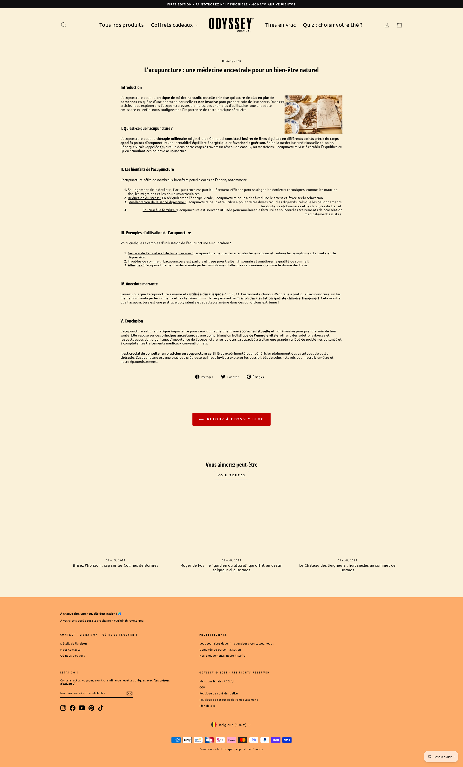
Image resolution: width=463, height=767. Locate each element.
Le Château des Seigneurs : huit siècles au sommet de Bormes (347, 567)
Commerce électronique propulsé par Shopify (231, 749)
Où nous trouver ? (72, 655)
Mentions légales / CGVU (216, 681)
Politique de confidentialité (218, 693)
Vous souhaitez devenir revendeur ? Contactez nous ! (236, 643)
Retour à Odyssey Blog (234, 419)
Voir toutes (231, 475)
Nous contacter (71, 649)
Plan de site (207, 705)
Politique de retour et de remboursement (228, 699)
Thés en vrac (280, 24)
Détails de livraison (73, 643)
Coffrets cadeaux (172, 24)
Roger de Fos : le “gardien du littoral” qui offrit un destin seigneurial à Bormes (231, 567)
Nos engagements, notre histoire (222, 655)
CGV (202, 687)
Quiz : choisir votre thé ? (332, 24)
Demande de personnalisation (220, 649)
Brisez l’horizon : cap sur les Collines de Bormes (115, 565)
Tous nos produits (121, 24)
